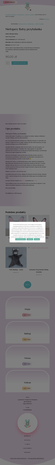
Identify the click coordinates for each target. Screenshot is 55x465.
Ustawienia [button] (29, 239)
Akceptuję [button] (37, 239)
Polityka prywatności (20, 239)
